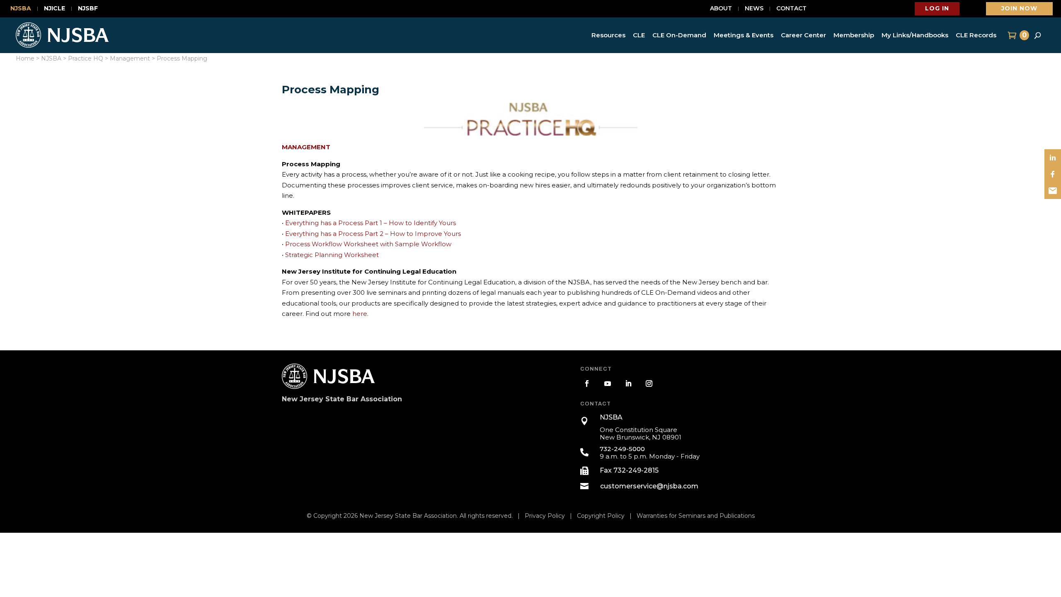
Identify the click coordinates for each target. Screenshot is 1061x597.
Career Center (803, 35)
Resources (608, 35)
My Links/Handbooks (915, 35)
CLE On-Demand (679, 35)
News (754, 8)
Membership (853, 35)
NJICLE (54, 8)
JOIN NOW (1019, 8)
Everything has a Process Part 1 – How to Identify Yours (370, 223)
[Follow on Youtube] (607, 383)
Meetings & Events (743, 35)
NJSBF (88, 8)
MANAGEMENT (306, 147)
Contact (791, 8)
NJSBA (20, 8)
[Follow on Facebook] (586, 383)
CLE (639, 35)
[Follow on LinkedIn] (628, 383)
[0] (1011, 35)
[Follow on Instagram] (649, 383)
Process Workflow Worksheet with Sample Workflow (368, 244)
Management (130, 58)
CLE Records (976, 35)
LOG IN (937, 8)
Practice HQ (85, 58)
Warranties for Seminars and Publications (696, 515)
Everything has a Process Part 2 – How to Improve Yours (373, 234)
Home (25, 58)
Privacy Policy (545, 515)
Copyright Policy (601, 515)
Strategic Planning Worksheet (332, 255)
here (359, 314)
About (721, 8)
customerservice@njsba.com (649, 486)
